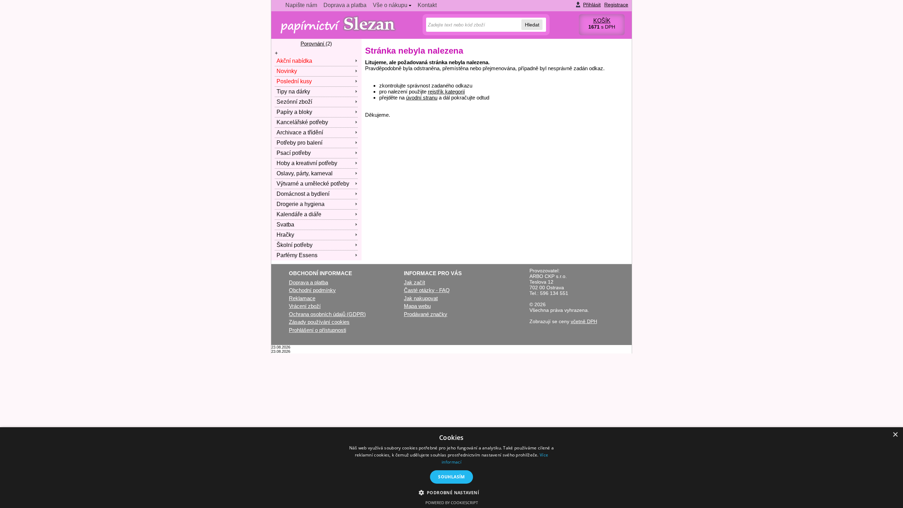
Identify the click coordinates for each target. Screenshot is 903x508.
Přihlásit (592, 4)
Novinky (287, 71)
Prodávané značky (425, 314)
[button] (451, 492)
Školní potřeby (295, 245)
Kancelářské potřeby (302, 122)
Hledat (532, 25)
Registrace (616, 4)
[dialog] (451, 467)
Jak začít (414, 282)
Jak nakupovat (421, 298)
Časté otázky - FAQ (427, 290)
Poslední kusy (294, 81)
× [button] (895, 434)
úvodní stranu (421, 98)
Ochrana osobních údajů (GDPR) (327, 314)
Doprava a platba (344, 5)
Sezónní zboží (294, 102)
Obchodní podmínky (312, 290)
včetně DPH (584, 321)
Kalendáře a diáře (299, 214)
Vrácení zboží (305, 306)
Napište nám (301, 5)
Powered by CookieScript (451, 502)
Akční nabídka (294, 61)
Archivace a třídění (300, 132)
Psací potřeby (294, 153)
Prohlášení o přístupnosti (317, 330)
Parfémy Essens (297, 255)
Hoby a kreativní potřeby (307, 163)
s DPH (601, 27)
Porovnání (313, 44)
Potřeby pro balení (299, 143)
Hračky (285, 235)
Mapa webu (417, 306)
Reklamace (302, 298)
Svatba (285, 225)
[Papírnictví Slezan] (339, 25)
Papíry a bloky (294, 112)
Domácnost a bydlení (303, 194)
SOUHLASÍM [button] (451, 477)
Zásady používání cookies (319, 322)
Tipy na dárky (293, 92)
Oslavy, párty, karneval (305, 173)
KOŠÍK (602, 21)
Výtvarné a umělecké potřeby (313, 184)
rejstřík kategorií (446, 92)
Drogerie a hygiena (301, 204)
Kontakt (427, 5)
